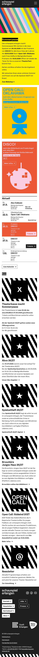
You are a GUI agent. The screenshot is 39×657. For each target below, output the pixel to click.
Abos (5, 616)
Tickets (30, 234)
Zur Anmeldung (8, 583)
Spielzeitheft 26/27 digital (12, 432)
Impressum (5, 640)
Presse (23, 606)
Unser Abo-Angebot (10, 380)
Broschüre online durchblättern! (15, 484)
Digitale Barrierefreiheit (9, 643)
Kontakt (6, 601)
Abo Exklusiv (16, 202)
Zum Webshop (7, 82)
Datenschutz (6, 637)
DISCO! (14, 226)
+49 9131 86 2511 (12, 649)
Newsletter (7, 606)
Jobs (22, 601)
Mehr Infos (8, 107)
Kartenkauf (7, 611)
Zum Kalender (8, 267)
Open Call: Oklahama (20, 214)
